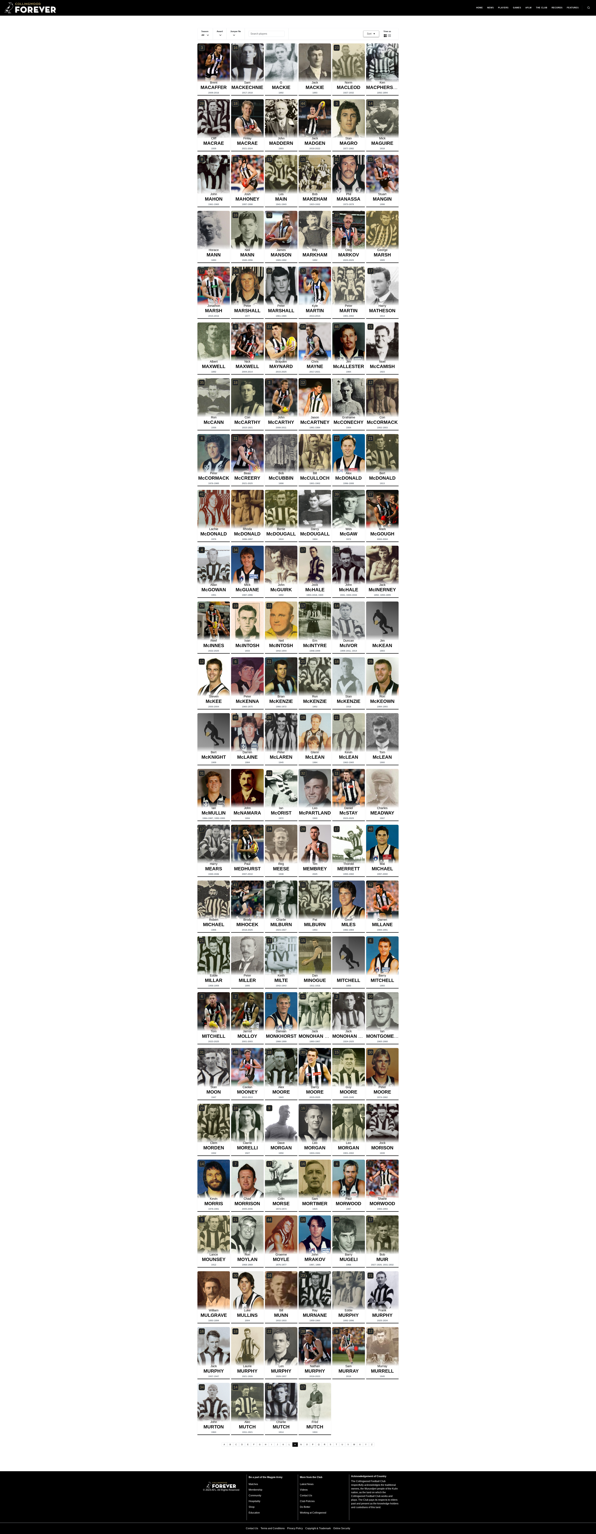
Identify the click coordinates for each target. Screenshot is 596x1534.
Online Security (341, 1528)
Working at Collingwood (313, 1512)
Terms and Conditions (273, 1528)
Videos (304, 1489)
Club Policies (307, 1501)
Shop (252, 1507)
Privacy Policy (295, 1528)
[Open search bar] (588, 7)
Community (255, 1495)
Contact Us (306, 1495)
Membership (255, 1489)
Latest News (307, 1484)
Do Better (305, 1507)
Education (254, 1512)
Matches (253, 1484)
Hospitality (254, 1501)
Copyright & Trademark (318, 1528)
